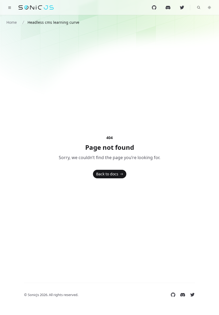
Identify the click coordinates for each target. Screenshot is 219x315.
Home (11, 22)
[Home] (36, 7)
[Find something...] (198, 7)
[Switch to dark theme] (209, 7)
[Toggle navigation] (9, 7)
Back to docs (107, 173)
